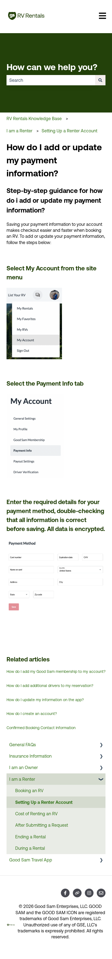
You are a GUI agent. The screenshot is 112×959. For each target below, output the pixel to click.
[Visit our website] (77, 893)
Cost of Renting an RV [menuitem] (36, 813)
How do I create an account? (32, 713)
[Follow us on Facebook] (65, 893)
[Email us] (101, 893)
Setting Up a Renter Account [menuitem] (44, 802)
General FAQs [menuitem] (22, 744)
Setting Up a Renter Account (69, 130)
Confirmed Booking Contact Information (41, 728)
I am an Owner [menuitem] (23, 767)
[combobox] (51, 80)
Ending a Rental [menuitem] (30, 836)
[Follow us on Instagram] (89, 893)
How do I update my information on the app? (45, 700)
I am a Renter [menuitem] (22, 779)
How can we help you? (52, 67)
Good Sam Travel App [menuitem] (30, 859)
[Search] (100, 80)
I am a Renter (19, 130)
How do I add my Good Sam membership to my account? (56, 671)
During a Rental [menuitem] (30, 848)
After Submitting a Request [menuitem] (41, 825)
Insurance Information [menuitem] (30, 756)
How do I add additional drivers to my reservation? (50, 685)
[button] (101, 745)
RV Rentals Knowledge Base (34, 118)
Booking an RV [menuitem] (29, 790)
